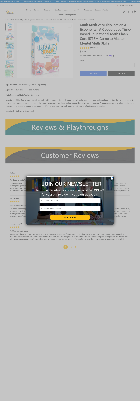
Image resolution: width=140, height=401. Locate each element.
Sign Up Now (70, 217)
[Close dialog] (112, 178)
